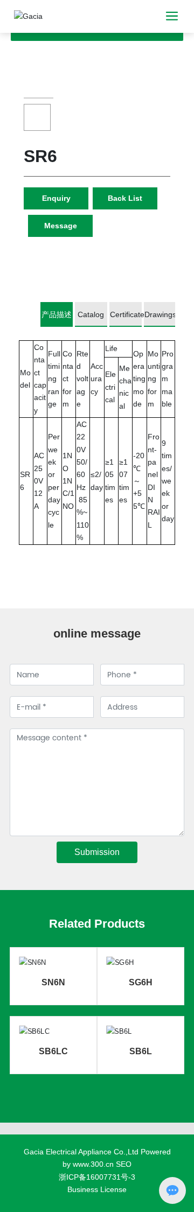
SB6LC (53, 1051)
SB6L (140, 1051)
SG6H (141, 982)
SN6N (53, 982)
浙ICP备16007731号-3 (97, 1177)
